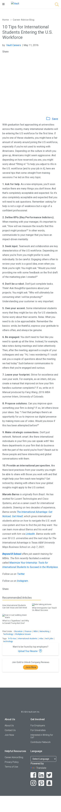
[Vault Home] (15, 3)
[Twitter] (49, 775)
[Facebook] (33, 775)
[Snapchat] (49, 783)
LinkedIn (30, 533)
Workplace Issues (23, 634)
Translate (41, 767)
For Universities (38, 730)
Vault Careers (13, 45)
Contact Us (10, 730)
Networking (44, 631)
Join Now (30, 667)
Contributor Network (40, 742)
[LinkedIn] (41, 775)
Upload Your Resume (28, 651)
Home (5, 19)
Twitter (20, 573)
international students (27, 639)
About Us (9, 725)
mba (41, 639)
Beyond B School (11, 553)
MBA (35, 631)
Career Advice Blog (23, 19)
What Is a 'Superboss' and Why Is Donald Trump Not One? (15, 622)
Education (18, 631)
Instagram (22, 580)
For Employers (37, 725)
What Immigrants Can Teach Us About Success (44, 609)
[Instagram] (33, 783)
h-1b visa (12, 639)
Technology (8, 634)
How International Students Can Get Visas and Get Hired (14, 606)
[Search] (57, 4)
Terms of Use (11, 766)
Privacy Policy (12, 762)
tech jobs (49, 639)
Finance (28, 631)
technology (8, 641)
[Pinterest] (41, 783)
